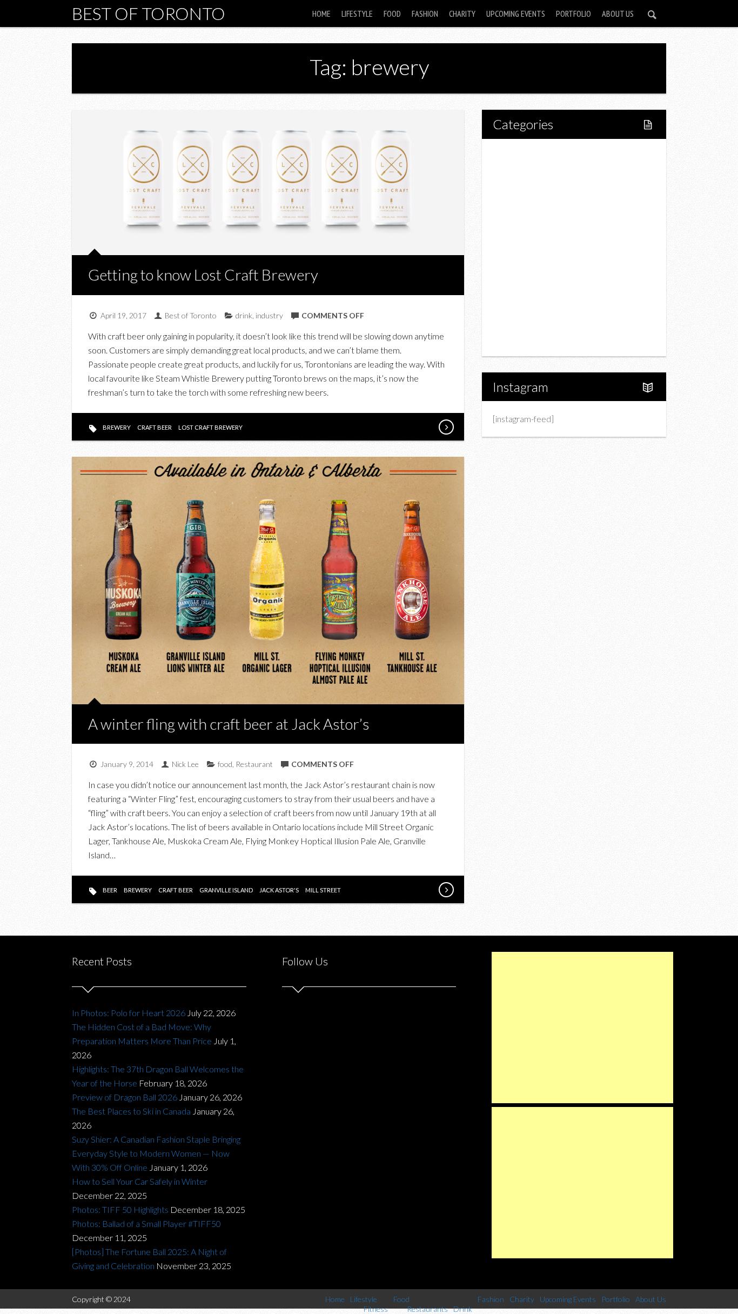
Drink (525, 247)
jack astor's (279, 889)
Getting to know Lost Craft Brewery (203, 274)
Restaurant (254, 764)
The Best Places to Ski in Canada (131, 1111)
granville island (226, 889)
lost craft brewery (210, 427)
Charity (462, 13)
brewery (117, 427)
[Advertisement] (582, 1027)
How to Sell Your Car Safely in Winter (139, 1181)
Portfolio (573, 13)
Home (321, 13)
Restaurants (537, 229)
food (225, 764)
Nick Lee (185, 764)
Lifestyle (357, 13)
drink (244, 315)
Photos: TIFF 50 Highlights (120, 1209)
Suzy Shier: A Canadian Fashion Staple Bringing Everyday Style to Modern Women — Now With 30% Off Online (156, 1153)
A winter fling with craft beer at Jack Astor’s (229, 724)
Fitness (528, 192)
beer (110, 889)
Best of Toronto (148, 13)
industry (269, 315)
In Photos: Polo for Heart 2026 (128, 1013)
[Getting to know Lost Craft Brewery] (445, 427)
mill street (323, 889)
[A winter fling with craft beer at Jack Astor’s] (445, 890)
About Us (618, 13)
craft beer (154, 427)
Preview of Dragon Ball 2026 (124, 1097)
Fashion (425, 13)
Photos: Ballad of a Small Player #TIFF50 (146, 1223)
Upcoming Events (515, 13)
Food (392, 13)
